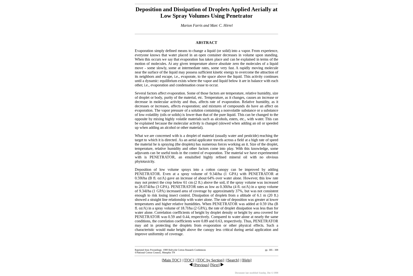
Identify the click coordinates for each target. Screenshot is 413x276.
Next (214, 265)
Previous (201, 265)
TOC (189, 260)
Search (233, 260)
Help (246, 260)
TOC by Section (210, 260)
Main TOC (171, 260)
